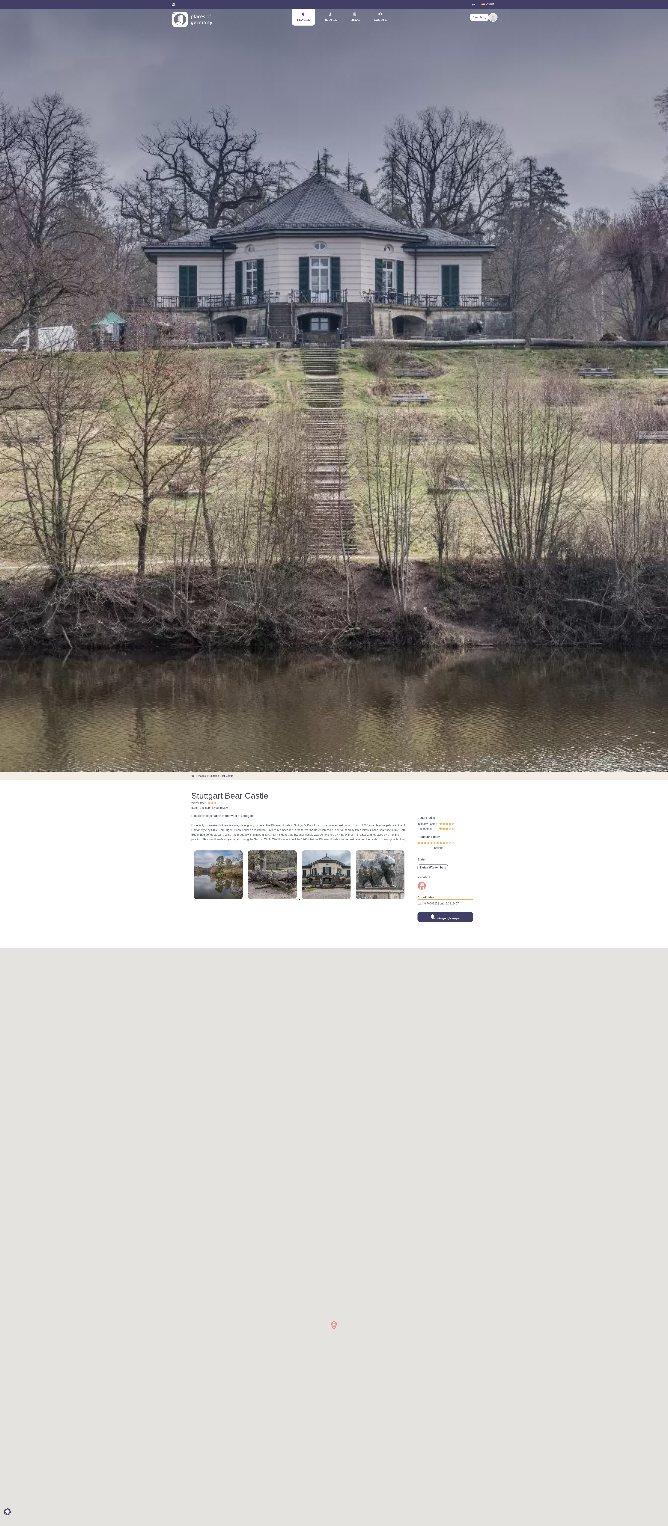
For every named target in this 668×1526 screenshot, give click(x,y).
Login (473, 4)
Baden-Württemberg (432, 867)
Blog (355, 20)
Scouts (380, 20)
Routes (330, 20)
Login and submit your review (210, 807)
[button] (296, 899)
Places (303, 20)
